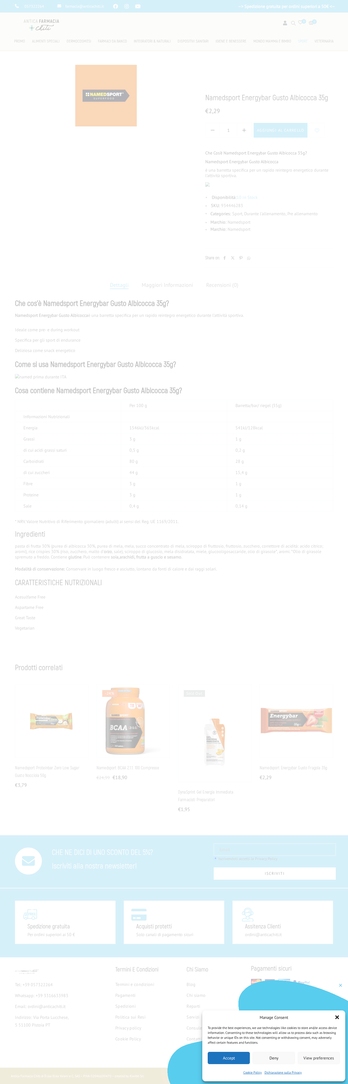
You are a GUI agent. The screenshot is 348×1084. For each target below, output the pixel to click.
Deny (273, 1058)
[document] (174, 542)
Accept (229, 1058)
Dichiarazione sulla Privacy (283, 1072)
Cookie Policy (252, 1072)
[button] (337, 1017)
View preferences (318, 1058)
